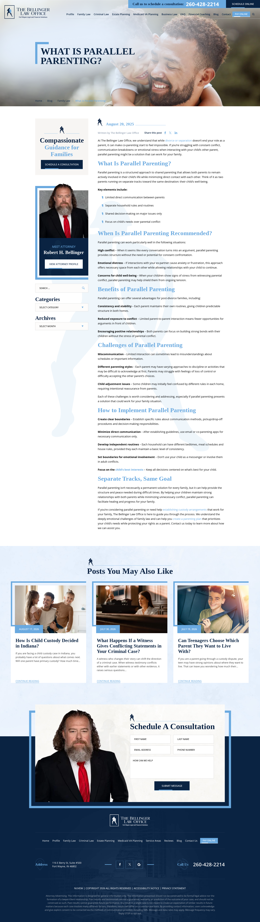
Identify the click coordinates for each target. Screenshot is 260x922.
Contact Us (191, 840)
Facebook (120, 864)
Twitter (129, 864)
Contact (226, 14)
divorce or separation (178, 140)
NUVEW (78, 888)
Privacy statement (174, 888)
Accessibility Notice (147, 888)
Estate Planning (121, 14)
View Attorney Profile (63, 264)
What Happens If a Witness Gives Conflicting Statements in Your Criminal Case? (129, 646)
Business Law (169, 14)
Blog (216, 14)
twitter (170, 133)
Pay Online (241, 14)
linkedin (176, 132)
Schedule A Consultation (62, 164)
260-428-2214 (202, 4)
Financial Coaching (199, 14)
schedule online (243, 4)
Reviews (168, 840)
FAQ (183, 14)
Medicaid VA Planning (145, 14)
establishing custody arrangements (185, 509)
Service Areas (153, 840)
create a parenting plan (187, 519)
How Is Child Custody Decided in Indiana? (47, 643)
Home (45, 840)
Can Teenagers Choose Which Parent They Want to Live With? (208, 646)
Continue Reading (27, 681)
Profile (70, 14)
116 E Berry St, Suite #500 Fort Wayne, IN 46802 (66, 864)
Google (139, 864)
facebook (165, 132)
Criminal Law (101, 14)
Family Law (83, 14)
